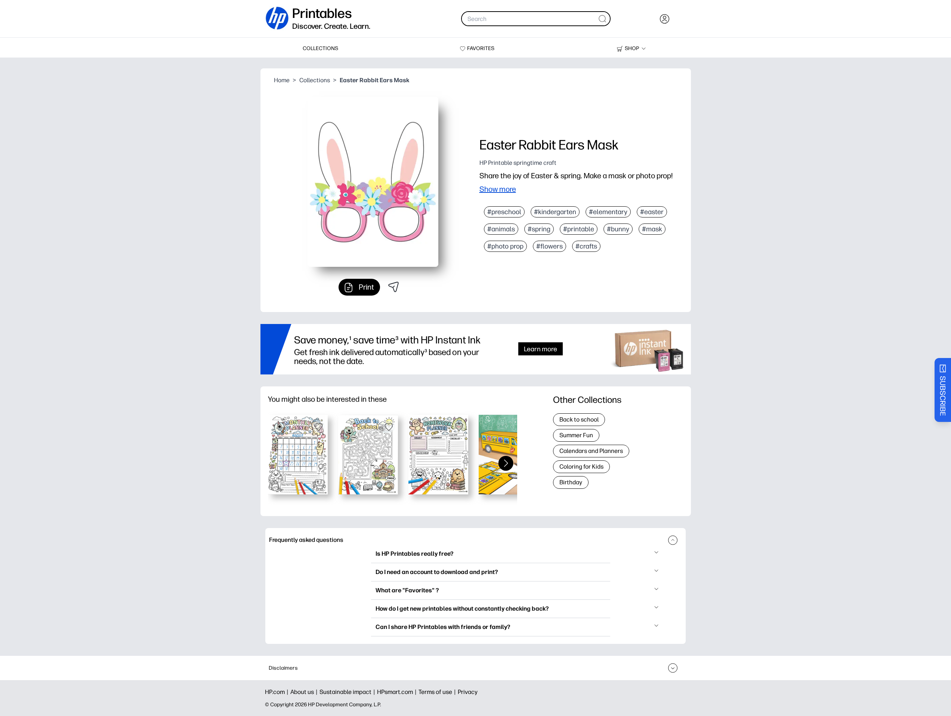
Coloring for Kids (581, 466)
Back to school (579, 419)
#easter (652, 212)
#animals (501, 229)
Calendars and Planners (591, 450)
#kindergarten (555, 212)
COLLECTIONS (320, 48)
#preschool (504, 212)
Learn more (540, 349)
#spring (539, 229)
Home (282, 80)
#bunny (618, 229)
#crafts (586, 246)
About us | (304, 691)
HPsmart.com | (398, 691)
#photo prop (505, 246)
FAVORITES (480, 48)
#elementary (608, 212)
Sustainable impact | (348, 691)
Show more (497, 189)
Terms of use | (438, 691)
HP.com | (277, 691)
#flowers (549, 246)
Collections (314, 80)
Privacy (468, 691)
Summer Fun (576, 435)
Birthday (570, 482)
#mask (652, 229)
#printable (578, 229)
